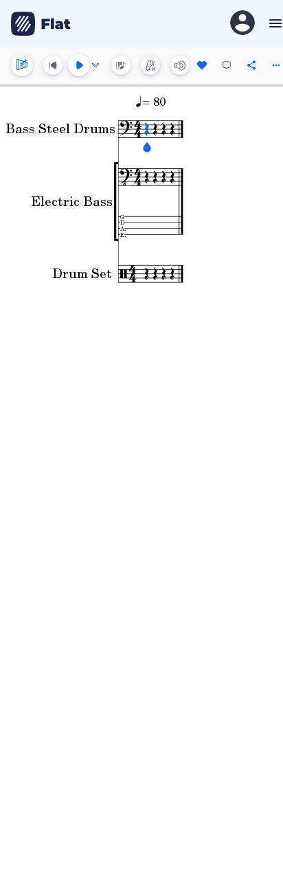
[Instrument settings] (22, 65)
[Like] (202, 65)
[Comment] (226, 65)
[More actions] (276, 65)
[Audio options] (95, 65)
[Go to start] (53, 65)
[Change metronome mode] (150, 65)
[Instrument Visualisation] (121, 65)
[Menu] (274, 23)
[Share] (251, 65)
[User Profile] (242, 23)
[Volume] (180, 65)
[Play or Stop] (79, 65)
